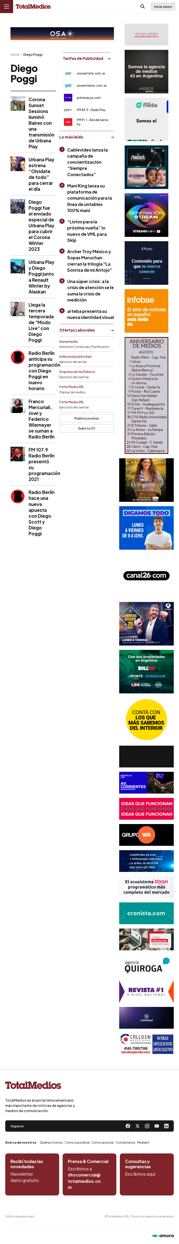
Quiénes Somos (51, 1142)
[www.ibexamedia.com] (146, 783)
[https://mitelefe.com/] (146, 215)
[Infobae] (146, 311)
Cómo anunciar (103, 1142)
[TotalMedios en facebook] (128, 1126)
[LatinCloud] (146, 1018)
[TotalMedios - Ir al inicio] (33, 6)
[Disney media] (146, 167)
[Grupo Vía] (146, 835)
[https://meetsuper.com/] (146, 809)
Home (14, 54)
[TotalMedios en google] (147, 1126)
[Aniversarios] (146, 395)
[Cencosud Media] (146, 119)
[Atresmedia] (146, 624)
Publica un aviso (86, 418)
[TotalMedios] (40, 1086)
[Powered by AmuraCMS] (163, 1236)
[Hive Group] (146, 756)
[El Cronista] (146, 913)
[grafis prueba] (146, 35)
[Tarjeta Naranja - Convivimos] (146, 992)
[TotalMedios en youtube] (157, 1126)
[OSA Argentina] (62, 33)
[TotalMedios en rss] (166, 1126)
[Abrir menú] (6, 6)
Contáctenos (125, 1142)
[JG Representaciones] (146, 719)
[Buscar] (142, 6)
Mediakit (143, 1142)
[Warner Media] (146, 480)
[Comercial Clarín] (146, 939)
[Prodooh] (146, 887)
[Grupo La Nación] (146, 263)
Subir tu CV (86, 428)
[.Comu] (146, 528)
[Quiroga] (146, 965)
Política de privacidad (19, 1216)
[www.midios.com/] (146, 71)
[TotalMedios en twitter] (137, 1126)
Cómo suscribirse (77, 1142)
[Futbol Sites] (146, 671)
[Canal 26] (146, 576)
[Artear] (146, 861)
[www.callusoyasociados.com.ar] (146, 1044)
